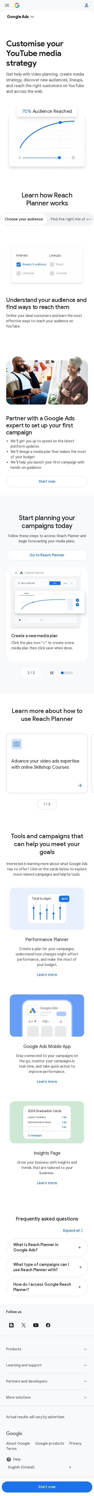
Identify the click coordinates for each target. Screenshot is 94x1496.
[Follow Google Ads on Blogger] (11, 1325)
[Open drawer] (6, 5)
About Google (18, 1443)
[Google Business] (17, 5)
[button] (47, 1247)
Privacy (75, 1443)
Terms (11, 1449)
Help (17, 1459)
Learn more (47, 975)
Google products (49, 1443)
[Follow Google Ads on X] (23, 1325)
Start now (47, 1487)
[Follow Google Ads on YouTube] (36, 1325)
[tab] (24, 219)
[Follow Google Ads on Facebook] (48, 1325)
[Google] (14, 1434)
